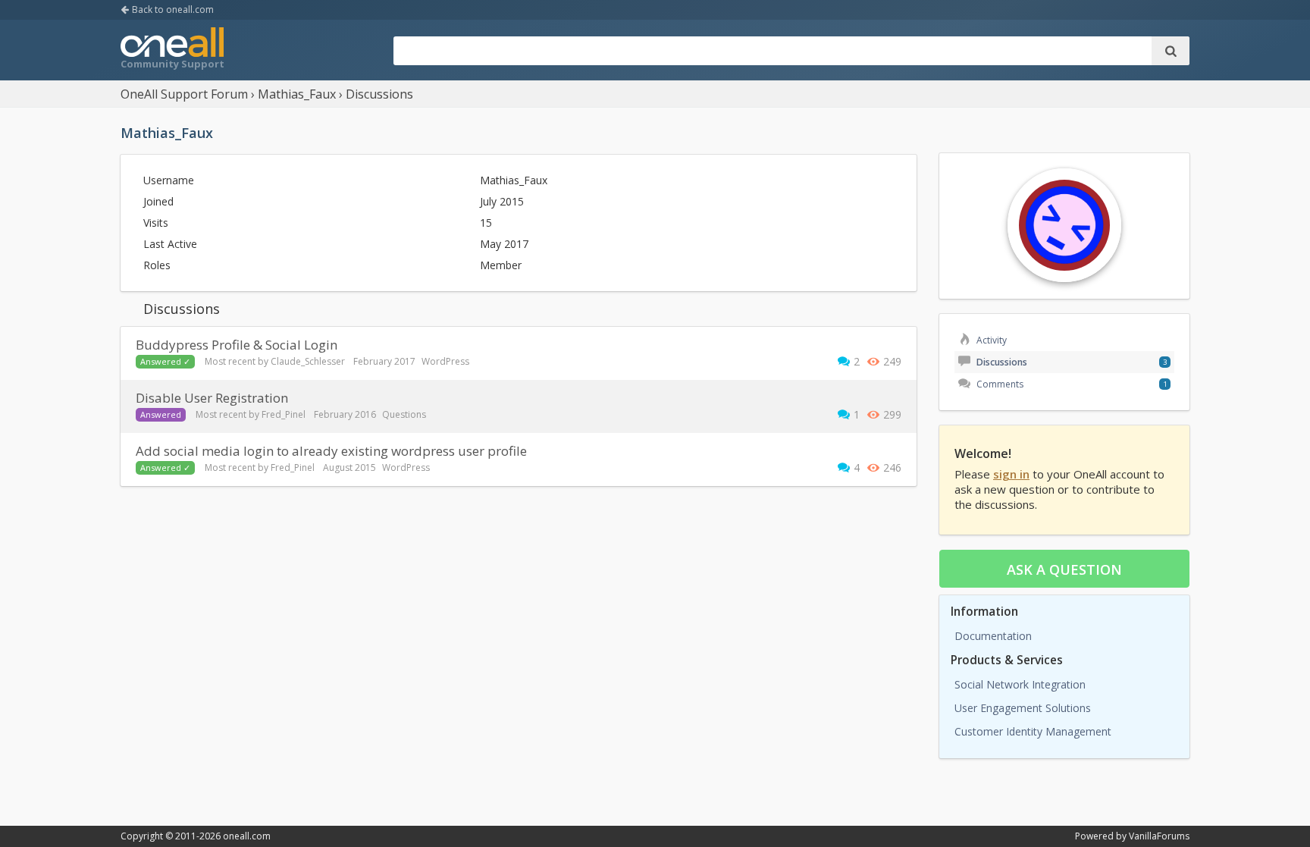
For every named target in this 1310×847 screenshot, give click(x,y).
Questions (404, 414)
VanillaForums (1159, 836)
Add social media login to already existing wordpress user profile (331, 451)
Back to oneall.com (172, 9)
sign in (1011, 474)
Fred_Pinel (284, 414)
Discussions (1000, 362)
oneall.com (247, 836)
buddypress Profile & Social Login (236, 344)
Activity (990, 340)
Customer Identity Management (1032, 731)
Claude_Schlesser (308, 361)
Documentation (993, 636)
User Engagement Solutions (1022, 708)
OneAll (172, 50)
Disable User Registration (212, 397)
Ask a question (1064, 569)
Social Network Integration (1020, 684)
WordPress (445, 361)
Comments (998, 384)
